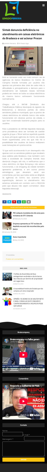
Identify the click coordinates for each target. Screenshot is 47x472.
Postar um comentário (15, 259)
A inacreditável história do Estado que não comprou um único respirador (28, 289)
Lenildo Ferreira (10, 43)
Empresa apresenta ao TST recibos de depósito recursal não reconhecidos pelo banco (28, 226)
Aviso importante (19, 237)
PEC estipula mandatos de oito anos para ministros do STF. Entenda (28, 214)
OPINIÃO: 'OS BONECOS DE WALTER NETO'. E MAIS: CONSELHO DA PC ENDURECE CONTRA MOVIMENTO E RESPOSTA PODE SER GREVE (28, 302)
